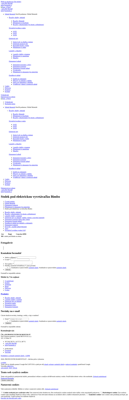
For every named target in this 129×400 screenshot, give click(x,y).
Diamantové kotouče (19, 66)
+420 (11, 343)
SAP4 (15, 35)
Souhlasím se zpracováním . (53, 268)
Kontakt (7, 91)
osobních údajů (33, 268)
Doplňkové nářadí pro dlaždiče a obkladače (18, 223)
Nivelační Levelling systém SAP (15, 230)
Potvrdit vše (5, 398)
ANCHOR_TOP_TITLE (9, 368)
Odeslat (8, 269)
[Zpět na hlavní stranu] (6, 7)
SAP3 (15, 33)
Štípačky (15, 58)
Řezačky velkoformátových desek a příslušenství (28, 24)
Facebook (8, 350)
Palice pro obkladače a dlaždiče (23, 82)
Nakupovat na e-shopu (8, 97)
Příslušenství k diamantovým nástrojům (25, 72)
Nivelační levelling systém (17, 28)
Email (7, 319)
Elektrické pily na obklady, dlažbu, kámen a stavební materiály (25, 218)
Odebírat (8, 323)
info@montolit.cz (10, 345)
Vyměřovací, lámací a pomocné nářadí (25, 84)
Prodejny (8, 90)
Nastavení (4, 378)
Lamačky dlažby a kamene (21, 54)
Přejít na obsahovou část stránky (11, 2)
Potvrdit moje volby (15, 398)
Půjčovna (8, 88)
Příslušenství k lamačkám (21, 56)
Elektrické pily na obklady (13, 301)
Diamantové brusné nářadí (21, 68)
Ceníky (7, 86)
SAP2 (15, 31)
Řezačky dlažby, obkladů (17, 17)
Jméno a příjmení (11, 257)
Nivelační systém (10, 303)
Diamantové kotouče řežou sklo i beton (17, 219)
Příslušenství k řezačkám (21, 23)
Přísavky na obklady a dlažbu (22, 81)
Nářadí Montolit (10, 14)
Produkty (5, 294)
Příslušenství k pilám (19, 47)
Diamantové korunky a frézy (22, 65)
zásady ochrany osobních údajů (54, 364)
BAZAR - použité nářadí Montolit (16, 227)
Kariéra (7, 283)
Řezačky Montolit (18, 21)
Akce (6, 228)
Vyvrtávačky (17, 70)
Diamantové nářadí (15, 61)
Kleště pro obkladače (19, 79)
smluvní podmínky (72, 364)
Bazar (7, 286)
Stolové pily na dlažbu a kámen (23, 42)
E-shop (7, 290)
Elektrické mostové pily (20, 44)
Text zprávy (9, 264)
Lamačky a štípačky (15, 51)
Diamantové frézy (10, 305)
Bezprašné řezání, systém (21, 45)
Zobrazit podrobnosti (99, 376)
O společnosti (9, 281)
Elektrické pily (13, 38)
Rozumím (11, 378)
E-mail (7, 259)
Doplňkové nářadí (14, 75)
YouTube (8, 352)
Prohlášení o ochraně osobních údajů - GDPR (15, 356)
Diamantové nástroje (11, 225)
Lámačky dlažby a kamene (13, 216)
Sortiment (8, 284)
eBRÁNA (10, 366)
